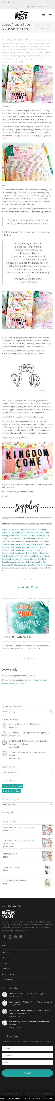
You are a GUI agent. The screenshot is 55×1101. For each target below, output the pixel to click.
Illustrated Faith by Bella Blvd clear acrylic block (21, 553)
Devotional (45, 43)
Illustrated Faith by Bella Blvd (12, 53)
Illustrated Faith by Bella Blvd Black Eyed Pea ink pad (23, 550)
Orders (49, 6)
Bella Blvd (5, 43)
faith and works (11, 46)
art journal (34, 40)
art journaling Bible (45, 40)
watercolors (15, 62)
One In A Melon (9, 544)
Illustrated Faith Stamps (10, 56)
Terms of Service (9, 974)
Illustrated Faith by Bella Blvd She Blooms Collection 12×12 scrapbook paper (25, 535)
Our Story (6, 952)
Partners (5, 968)
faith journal (22, 46)
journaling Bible (38, 56)
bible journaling (27, 43)
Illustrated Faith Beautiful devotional (33, 50)
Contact (5, 963)
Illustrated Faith (13, 50)
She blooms (22, 59)
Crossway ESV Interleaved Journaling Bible (19, 565)
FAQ (3, 957)
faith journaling (32, 46)
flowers (4, 50)
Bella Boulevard (15, 43)
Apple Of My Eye (22, 544)
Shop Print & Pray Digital (12, 786)
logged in (16, 675)
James (21, 56)
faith (3, 46)
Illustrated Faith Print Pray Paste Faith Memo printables (24, 529)
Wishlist (41, 6)
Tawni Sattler (24, 40)
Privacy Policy (7, 979)
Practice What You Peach (40, 544)
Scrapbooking (12, 59)
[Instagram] (18, 2)
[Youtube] (9, 2)
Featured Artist (44, 46)
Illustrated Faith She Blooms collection (37, 53)
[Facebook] (4, 2)
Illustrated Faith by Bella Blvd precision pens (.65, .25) (23, 547)
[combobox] (27, 804)
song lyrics (31, 59)
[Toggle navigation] (50, 15)
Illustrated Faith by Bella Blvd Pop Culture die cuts (28, 538)
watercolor (6, 62)
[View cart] (43, 15)
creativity (37, 43)
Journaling (28, 56)
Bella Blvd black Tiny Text (36, 562)
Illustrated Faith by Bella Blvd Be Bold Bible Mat (21, 532)
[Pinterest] (13, 2)
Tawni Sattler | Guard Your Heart (17, 636)
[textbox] (27, 804)
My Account (31, 6)
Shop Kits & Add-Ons (11, 791)
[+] (27, 617)
